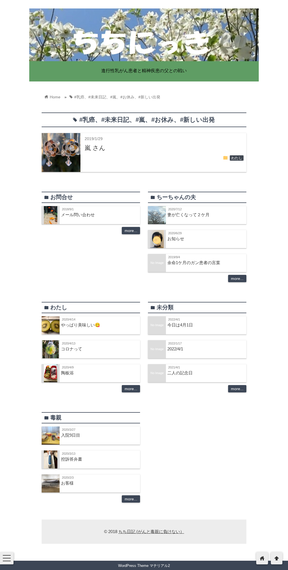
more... (131, 230)
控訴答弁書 (71, 459)
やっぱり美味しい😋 (80, 324)
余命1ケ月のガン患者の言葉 (193, 262)
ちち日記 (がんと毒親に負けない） (151, 531)
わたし (236, 158)
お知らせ (175, 238)
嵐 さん (95, 147)
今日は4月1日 (180, 324)
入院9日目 (70, 435)
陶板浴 (67, 372)
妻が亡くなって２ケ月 (188, 214)
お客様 (67, 483)
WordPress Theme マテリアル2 (144, 566)
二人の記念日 (180, 372)
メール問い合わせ (78, 214)
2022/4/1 (175, 348)
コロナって (71, 348)
